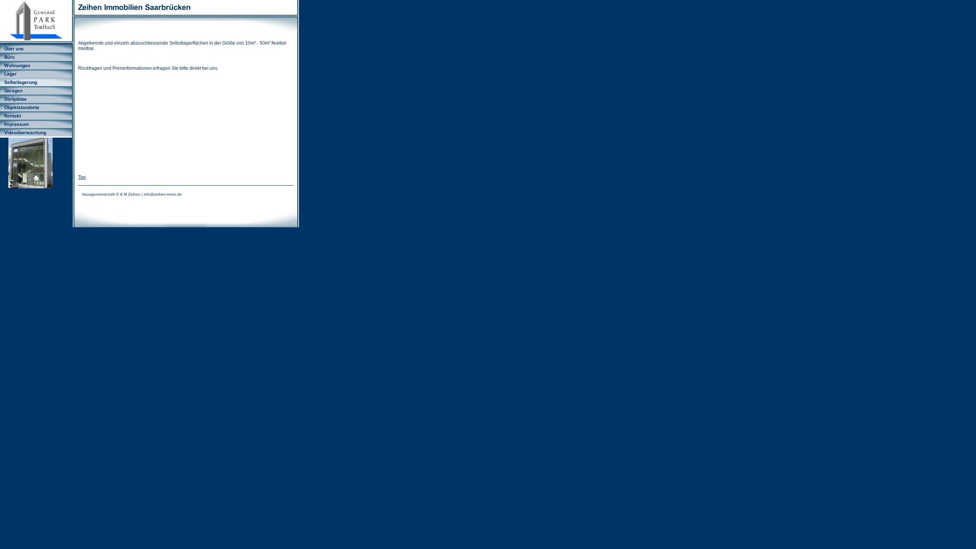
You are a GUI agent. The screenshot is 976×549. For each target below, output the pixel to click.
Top (82, 177)
